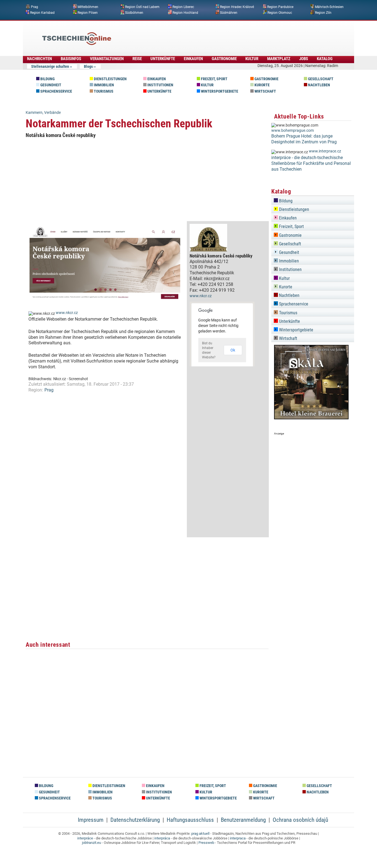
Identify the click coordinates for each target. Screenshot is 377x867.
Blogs (88, 66)
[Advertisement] (203, 34)
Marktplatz (278, 58)
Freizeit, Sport (213, 79)
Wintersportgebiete (219, 91)
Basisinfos (71, 58)
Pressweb (206, 843)
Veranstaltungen (107, 58)
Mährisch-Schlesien (329, 7)
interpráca (162, 838)
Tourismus (103, 91)
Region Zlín (323, 12)
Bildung (47, 79)
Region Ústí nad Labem (142, 7)
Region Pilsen (88, 12)
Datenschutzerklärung (135, 820)
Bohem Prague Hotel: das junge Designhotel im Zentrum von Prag (304, 138)
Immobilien (103, 85)
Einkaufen (193, 58)
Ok (232, 350)
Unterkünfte (162, 58)
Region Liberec (183, 7)
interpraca (238, 838)
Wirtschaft (265, 91)
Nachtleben (318, 85)
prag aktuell (200, 833)
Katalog (325, 58)
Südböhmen (134, 12)
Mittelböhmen (88, 7)
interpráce (85, 838)
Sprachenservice (55, 91)
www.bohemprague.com (292, 130)
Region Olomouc (279, 12)
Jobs (303, 58)
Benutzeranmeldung (243, 820)
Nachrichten (39, 58)
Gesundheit (50, 85)
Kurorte (262, 85)
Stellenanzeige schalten (50, 66)
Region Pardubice (280, 7)
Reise (137, 58)
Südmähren (228, 12)
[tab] (312, 200)
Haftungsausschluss (190, 820)
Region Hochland (185, 12)
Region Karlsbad (42, 12)
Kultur (251, 58)
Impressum (90, 820)
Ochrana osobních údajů (300, 820)
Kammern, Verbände (43, 112)
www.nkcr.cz (67, 312)
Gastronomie (224, 58)
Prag (34, 7)
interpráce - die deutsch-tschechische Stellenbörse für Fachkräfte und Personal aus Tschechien (311, 163)
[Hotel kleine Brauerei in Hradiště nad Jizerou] (311, 417)
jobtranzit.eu (91, 843)
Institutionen (160, 85)
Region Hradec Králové (237, 7)
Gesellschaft (320, 79)
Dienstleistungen (110, 79)
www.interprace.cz (325, 151)
